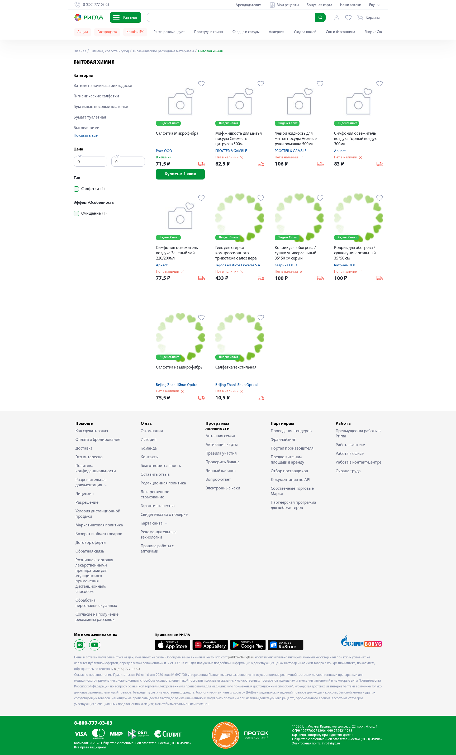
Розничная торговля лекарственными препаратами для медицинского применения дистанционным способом (94, 576)
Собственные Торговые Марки (292, 491)
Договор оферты (90, 543)
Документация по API (290, 480)
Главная (80, 51)
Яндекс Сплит (376, 32)
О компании (152, 431)
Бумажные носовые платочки (101, 107)
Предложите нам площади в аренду (287, 460)
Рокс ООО (164, 151)
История (148, 440)
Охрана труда (348, 471)
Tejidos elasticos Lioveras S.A (237, 265)
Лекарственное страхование (155, 494)
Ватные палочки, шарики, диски (103, 86)
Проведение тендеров (291, 431)
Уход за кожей (305, 32)
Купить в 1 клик (180, 174)
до (118, 156)
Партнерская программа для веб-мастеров (293, 505)
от (80, 156)
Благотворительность (161, 466)
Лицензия (84, 494)
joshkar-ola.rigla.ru (241, 657)
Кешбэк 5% (135, 32)
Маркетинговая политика (99, 525)
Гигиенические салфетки (96, 96)
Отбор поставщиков (289, 471)
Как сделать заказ (91, 431)
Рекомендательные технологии (159, 535)
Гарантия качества (158, 506)
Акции (82, 32)
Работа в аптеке (350, 445)
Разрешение (86, 503)
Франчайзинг (283, 440)
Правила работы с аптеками (157, 549)
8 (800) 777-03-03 (127, 669)
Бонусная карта (319, 5)
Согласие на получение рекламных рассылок (96, 617)
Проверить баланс (222, 462)
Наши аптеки (350, 5)
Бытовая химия (88, 128)
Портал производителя (292, 448)
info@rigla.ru (331, 743)
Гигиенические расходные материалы (163, 51)
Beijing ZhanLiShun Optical (177, 385)
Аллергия (276, 32)
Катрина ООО (286, 265)
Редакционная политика (163, 483)
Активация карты (222, 445)
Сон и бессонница (340, 32)
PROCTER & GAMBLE (231, 151)
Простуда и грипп (208, 32)
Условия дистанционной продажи (97, 514)
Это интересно (89, 457)
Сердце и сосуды (245, 32)
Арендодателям (248, 5)
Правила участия (221, 453)
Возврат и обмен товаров (98, 534)
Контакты (150, 457)
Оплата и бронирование (97, 440)
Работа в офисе (350, 454)
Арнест (340, 151)
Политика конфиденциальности (95, 468)
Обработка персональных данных (96, 603)
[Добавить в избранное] (201, 83)
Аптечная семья (220, 436)
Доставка (84, 448)
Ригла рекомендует (169, 32)
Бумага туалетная (90, 117)
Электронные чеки (223, 488)
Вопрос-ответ (218, 480)
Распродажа (107, 32)
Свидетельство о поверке (164, 515)
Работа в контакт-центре (358, 462)
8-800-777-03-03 (93, 723)
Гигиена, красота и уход (109, 51)
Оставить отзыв (155, 475)
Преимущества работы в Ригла (358, 433)
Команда (149, 448)
